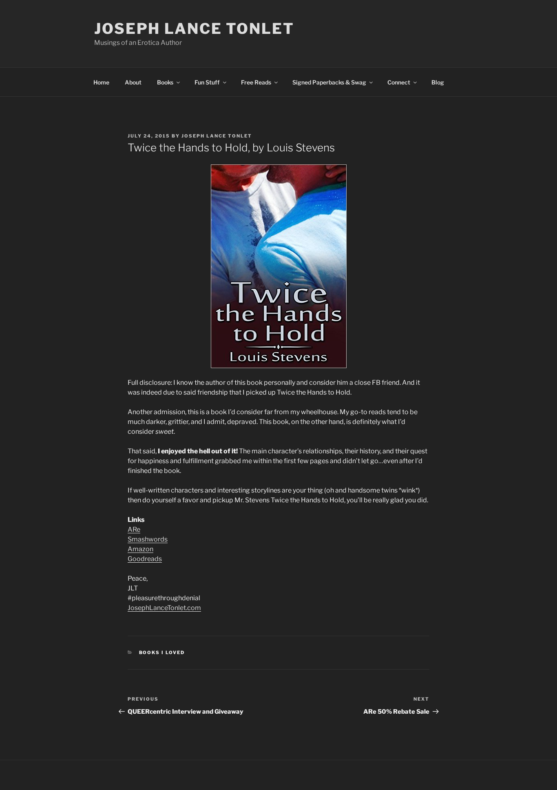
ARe (134, 529)
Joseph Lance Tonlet (194, 29)
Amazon (140, 549)
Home (101, 82)
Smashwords (148, 539)
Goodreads (145, 559)
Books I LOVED (162, 652)
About (133, 82)
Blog (437, 82)
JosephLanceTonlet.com (164, 608)
